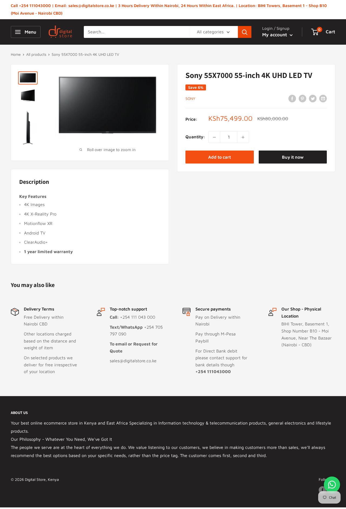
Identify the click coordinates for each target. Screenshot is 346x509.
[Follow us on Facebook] (322, 490)
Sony (190, 98)
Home (16, 54)
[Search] (244, 32)
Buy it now (293, 157)
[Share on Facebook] (292, 98)
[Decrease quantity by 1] (214, 137)
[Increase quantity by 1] (243, 137)
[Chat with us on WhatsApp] (332, 485)
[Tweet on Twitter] (313, 98)
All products (36, 54)
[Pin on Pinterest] (302, 98)
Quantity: (195, 137)
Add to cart (219, 157)
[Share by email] (323, 98)
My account (275, 34)
